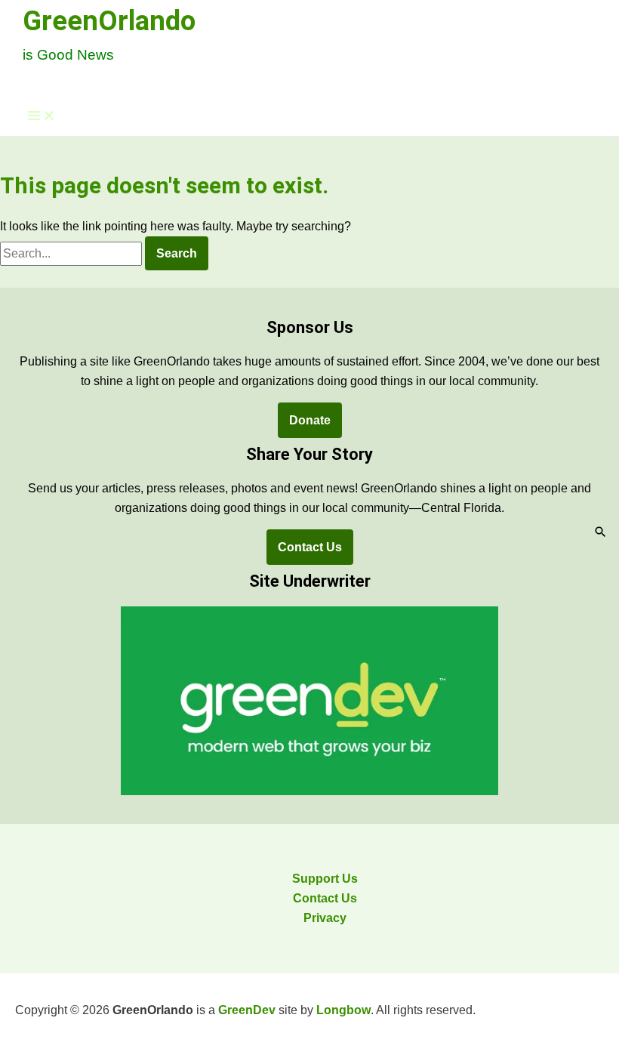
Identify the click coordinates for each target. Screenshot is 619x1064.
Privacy (324, 917)
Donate (310, 420)
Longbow (343, 1010)
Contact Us (310, 547)
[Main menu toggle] (41, 117)
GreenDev (247, 1010)
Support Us (325, 878)
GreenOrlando (109, 21)
